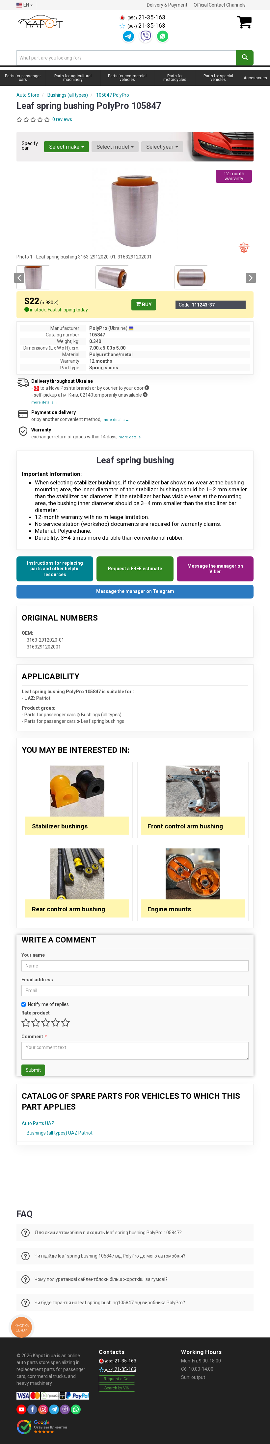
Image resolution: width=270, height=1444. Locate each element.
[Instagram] (43, 1409)
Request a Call (117, 1379)
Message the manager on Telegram (135, 591)
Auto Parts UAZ (38, 1123)
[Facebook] (32, 1409)
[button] (19, 278)
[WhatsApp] (162, 36)
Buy (146, 304)
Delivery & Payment (167, 5)
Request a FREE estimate (135, 568)
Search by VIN (116, 1388)
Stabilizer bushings (60, 826)
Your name (33, 955)
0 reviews (62, 119)
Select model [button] (113, 146)
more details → (44, 402)
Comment (33, 1036)
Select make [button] (65, 146)
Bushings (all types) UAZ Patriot (60, 1133)
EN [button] (26, 5)
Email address (37, 979)
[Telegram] (128, 36)
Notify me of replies (48, 1004)
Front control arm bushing (185, 826)
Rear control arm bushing (68, 909)
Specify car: (30, 145)
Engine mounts (169, 909)
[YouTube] (21, 1409)
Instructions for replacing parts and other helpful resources (55, 568)
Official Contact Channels (220, 5)
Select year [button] (160, 146)
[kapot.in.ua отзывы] (42, 1427)
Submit (33, 1070)
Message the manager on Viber (215, 569)
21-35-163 (146, 17)
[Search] (245, 57)
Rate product (35, 1013)
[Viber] (145, 36)
